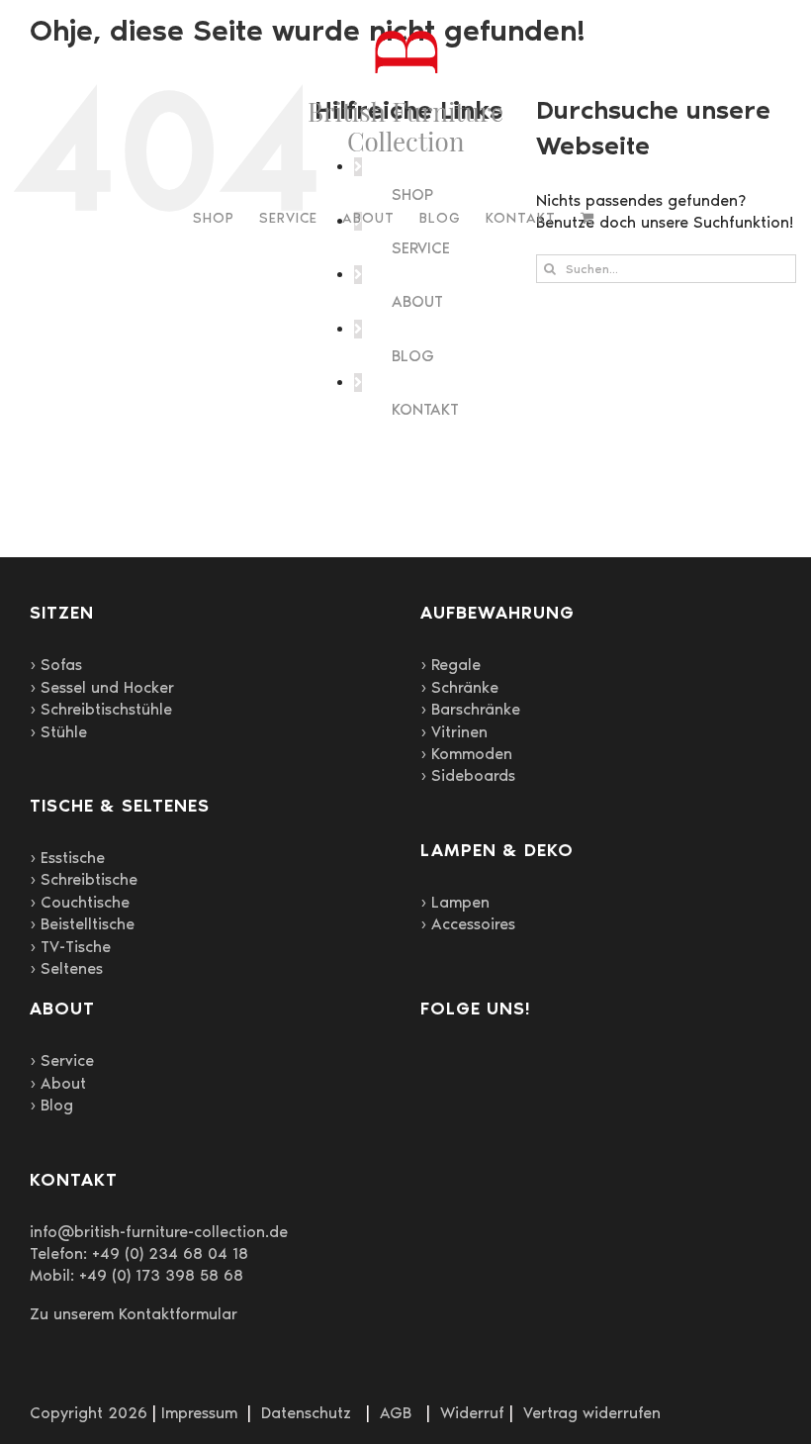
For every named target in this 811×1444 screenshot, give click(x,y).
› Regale (450, 664)
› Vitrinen (454, 731)
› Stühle (58, 731)
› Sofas (56, 664)
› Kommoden (466, 753)
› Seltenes (66, 968)
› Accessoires (467, 924)
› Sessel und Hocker (102, 687)
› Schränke (459, 687)
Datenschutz (306, 1412)
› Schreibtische (83, 879)
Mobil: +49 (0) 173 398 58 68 (136, 1275)
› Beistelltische (82, 924)
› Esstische (67, 857)
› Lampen (455, 902)
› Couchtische (80, 902)
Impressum (199, 1412)
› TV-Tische (70, 946)
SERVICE (421, 248)
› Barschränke (470, 709)
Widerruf (472, 1412)
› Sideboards (467, 775)
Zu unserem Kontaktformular (133, 1313)
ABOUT (417, 301)
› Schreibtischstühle (101, 709)
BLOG (413, 355)
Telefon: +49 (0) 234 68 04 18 (139, 1253)
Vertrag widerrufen (592, 1412)
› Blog (51, 1105)
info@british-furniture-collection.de (159, 1231)
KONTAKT (425, 409)
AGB (395, 1412)
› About (58, 1083)
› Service (62, 1060)
